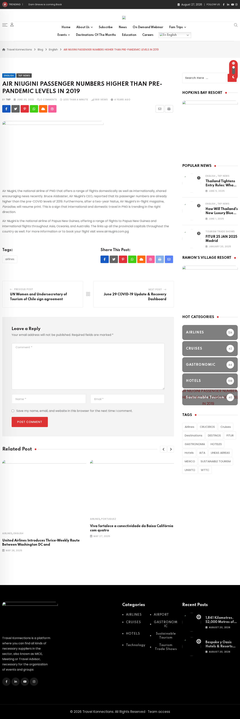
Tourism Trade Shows (220, 231)
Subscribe (106, 27)
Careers (147, 35)
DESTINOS (214, 435)
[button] (163, 449)
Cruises (225, 427)
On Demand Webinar (148, 27)
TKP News (224, 175)
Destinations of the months (96, 35)
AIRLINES (7, 533)
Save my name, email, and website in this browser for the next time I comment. (74, 411)
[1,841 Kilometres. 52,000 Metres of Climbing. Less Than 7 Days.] (191, 622)
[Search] (236, 25)
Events (62, 35)
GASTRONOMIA (195, 444)
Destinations (193, 435)
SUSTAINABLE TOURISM (216, 461)
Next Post (155, 289)
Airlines (9, 259)
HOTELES (216, 444)
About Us (83, 27)
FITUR (230, 435)
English (171, 35)
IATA (202, 453)
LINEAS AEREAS (220, 453)
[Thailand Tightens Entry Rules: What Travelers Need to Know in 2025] (191, 183)
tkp (8, 99)
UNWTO (190, 470)
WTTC (205, 470)
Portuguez (108, 518)
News (123, 27)
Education (129, 35)
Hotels (189, 453)
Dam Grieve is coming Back (45, 4)
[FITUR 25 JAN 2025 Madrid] (191, 238)
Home (66, 27)
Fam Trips (176, 27)
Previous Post (23, 289)
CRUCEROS (207, 427)
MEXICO (190, 461)
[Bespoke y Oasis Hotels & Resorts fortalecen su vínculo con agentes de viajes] (191, 646)
